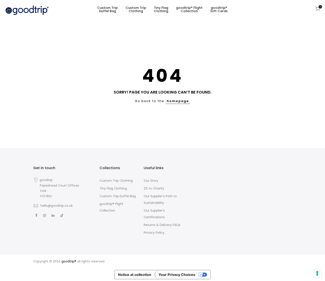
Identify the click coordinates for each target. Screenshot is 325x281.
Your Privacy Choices (177, 274)
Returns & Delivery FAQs (162, 225)
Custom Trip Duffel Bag (107, 9)
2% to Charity (154, 188)
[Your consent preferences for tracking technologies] (317, 273)
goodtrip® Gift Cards (219, 9)
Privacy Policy (154, 232)
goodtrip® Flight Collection (189, 9)
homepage (178, 101)
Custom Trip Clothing (136, 9)
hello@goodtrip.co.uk (56, 205)
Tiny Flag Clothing (161, 9)
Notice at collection (134, 274)
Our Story (151, 180)
